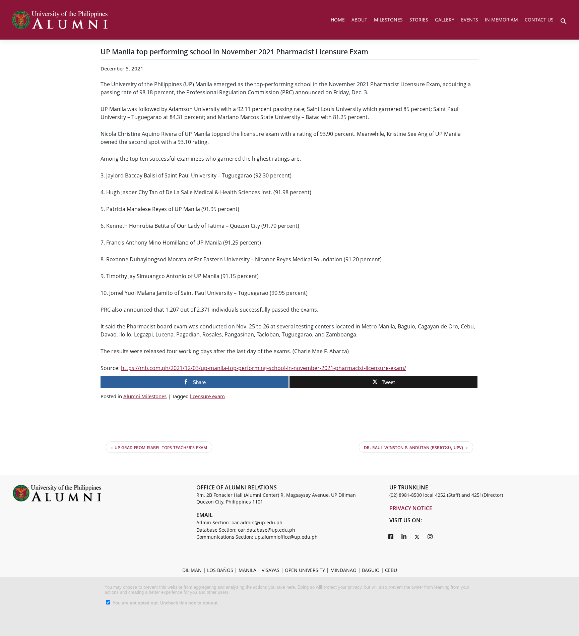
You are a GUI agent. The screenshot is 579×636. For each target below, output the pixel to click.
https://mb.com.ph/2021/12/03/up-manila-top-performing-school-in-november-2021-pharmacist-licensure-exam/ (263, 368)
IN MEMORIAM (501, 19)
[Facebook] (391, 536)
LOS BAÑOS (220, 570)
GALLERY (444, 19)
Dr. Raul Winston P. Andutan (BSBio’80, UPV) (413, 447)
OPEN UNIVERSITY (305, 570)
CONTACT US (539, 19)
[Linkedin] (404, 536)
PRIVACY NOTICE (410, 508)
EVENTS (469, 19)
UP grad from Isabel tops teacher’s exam (161, 447)
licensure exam (207, 396)
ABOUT (359, 19)
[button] (563, 20)
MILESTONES (388, 19)
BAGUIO (371, 570)
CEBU (391, 570)
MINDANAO (343, 570)
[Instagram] (430, 536)
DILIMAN (192, 570)
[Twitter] (417, 536)
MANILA (247, 570)
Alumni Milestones (145, 396)
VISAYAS (270, 570)
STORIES (418, 19)
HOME (338, 19)
